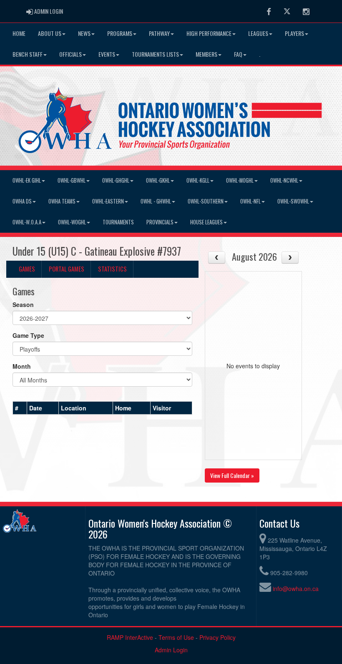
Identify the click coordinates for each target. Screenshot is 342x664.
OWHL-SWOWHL (293, 201)
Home (19, 33)
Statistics (112, 268)
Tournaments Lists (155, 54)
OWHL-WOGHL (72, 222)
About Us (49, 33)
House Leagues (206, 222)
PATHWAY (159, 33)
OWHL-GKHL (158, 180)
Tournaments (118, 222)
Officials (70, 54)
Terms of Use (176, 637)
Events (106, 54)
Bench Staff (28, 54)
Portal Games (66, 268)
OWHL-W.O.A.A (27, 222)
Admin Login (171, 650)
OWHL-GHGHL (115, 180)
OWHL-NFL (250, 201)
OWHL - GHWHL (156, 201)
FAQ (238, 54)
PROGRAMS (119, 33)
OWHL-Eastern (108, 201)
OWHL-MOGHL (240, 180)
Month (22, 366)
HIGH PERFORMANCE (208, 33)
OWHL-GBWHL (72, 180)
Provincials (160, 222)
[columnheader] (20, 408)
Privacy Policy (217, 637)
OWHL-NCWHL (284, 180)
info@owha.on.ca (296, 588)
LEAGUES (258, 33)
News (84, 33)
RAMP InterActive (130, 637)
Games (27, 268)
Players (294, 33)
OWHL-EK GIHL (27, 180)
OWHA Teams (61, 201)
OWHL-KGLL (197, 180)
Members (206, 54)
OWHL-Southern (206, 201)
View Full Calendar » (232, 475)
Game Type (28, 335)
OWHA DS (22, 201)
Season (23, 304)
